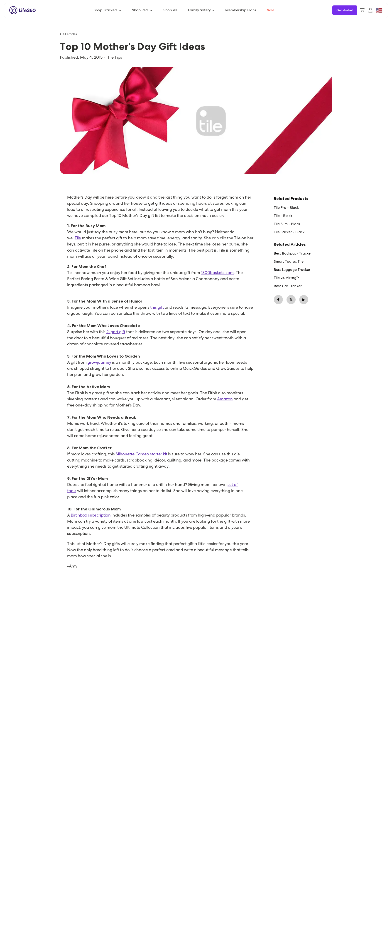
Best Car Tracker (288, 286)
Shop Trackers (106, 10)
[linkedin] (303, 299)
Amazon (225, 398)
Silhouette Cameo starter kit (141, 454)
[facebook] (278, 299)
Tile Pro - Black (286, 207)
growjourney (99, 362)
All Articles (69, 34)
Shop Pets (140, 10)
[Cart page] (362, 10)
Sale (270, 10)
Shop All (170, 10)
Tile (78, 237)
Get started (344, 10)
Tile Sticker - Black (289, 232)
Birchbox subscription (91, 515)
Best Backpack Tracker (293, 253)
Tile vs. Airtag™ (286, 278)
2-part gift (115, 331)
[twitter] (291, 299)
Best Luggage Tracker (292, 269)
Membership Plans (240, 10)
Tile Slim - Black (287, 224)
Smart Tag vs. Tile (289, 261)
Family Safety (199, 10)
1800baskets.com (217, 272)
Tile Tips (114, 57)
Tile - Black (283, 216)
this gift (157, 307)
